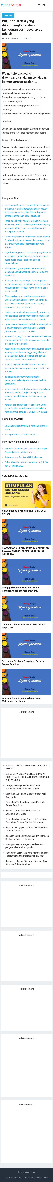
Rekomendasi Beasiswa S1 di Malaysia (23, 457)
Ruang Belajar (29, 1172)
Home (7, 1177)
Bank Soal (8, 15)
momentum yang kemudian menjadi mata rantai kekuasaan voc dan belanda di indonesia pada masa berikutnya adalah (28, 340)
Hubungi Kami (42, 1177)
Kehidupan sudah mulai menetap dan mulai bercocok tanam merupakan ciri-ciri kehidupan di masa (27, 368)
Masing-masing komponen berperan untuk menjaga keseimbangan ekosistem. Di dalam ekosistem (26, 272)
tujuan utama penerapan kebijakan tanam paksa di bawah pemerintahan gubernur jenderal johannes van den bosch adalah (28, 328)
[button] (42, 5)
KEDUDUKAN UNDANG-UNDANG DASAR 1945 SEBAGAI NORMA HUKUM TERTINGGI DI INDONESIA (25, 551)
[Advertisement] (27, 734)
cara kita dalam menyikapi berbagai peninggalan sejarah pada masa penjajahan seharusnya (25, 380)
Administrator (10, 39)
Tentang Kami (29, 1177)
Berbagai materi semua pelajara (20, 434)
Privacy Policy (16, 1177)
